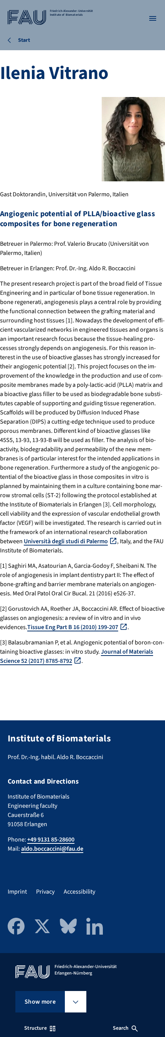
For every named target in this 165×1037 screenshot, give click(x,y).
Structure (35, 1028)
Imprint (17, 891)
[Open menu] (152, 18)
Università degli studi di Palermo (66, 541)
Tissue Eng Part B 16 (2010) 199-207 (72, 627)
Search (121, 1028)
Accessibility (79, 891)
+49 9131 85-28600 (50, 839)
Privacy (45, 891)
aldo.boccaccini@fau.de (52, 849)
